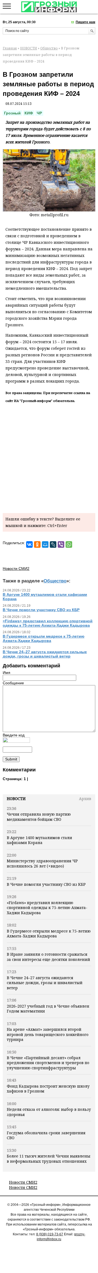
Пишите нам (85, 22)
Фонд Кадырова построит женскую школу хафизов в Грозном (48, 1088)
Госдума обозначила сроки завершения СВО (46, 1135)
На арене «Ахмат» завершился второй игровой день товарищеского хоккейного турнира (47, 1034)
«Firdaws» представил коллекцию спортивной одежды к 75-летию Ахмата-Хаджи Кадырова (47, 907)
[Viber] (61, 544)
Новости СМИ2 (23, 1182)
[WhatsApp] (69, 544)
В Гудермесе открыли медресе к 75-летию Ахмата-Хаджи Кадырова (49, 933)
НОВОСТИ (28, 48)
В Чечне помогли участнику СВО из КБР (46, 884)
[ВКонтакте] (29, 544)
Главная (10, 48)
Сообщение (13, 683)
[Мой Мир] (45, 544)
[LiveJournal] (53, 544)
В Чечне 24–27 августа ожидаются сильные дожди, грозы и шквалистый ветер (44, 982)
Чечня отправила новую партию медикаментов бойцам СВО (39, 817)
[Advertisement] (49, 457)
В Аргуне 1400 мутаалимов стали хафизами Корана (39, 840)
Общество (49, 48)
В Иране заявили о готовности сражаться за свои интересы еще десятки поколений (48, 957)
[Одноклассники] (37, 544)
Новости (16, 798)
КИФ (28, 113)
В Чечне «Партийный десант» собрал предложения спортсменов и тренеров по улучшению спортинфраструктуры (48, 1062)
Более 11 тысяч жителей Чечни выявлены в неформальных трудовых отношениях (48, 1158)
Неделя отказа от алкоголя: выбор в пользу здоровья (49, 1112)
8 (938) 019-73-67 (49, 1234)
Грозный (12, 113)
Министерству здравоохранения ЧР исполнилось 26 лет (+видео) (42, 863)
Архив (85, 798)
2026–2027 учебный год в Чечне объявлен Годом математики (48, 1008)
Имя (6, 672)
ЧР (39, 113)
